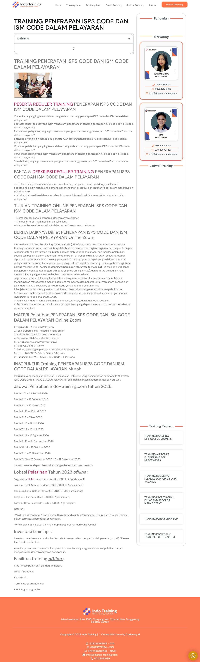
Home (58, 5)
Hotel (31, 479)
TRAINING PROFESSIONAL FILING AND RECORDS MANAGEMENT (159, 500)
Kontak (152, 5)
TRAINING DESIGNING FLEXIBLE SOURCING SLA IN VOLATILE (160, 478)
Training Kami (73, 5)
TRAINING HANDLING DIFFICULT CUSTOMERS (158, 437)
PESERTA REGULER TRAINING (43, 104)
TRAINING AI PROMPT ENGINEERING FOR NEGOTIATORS (156, 457)
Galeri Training (114, 5)
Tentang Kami (93, 5)
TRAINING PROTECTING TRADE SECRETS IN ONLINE (160, 536)
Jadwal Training (135, 5)
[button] (129, 38)
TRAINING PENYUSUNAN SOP (161, 518)
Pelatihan (37, 472)
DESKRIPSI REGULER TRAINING (63, 172)
